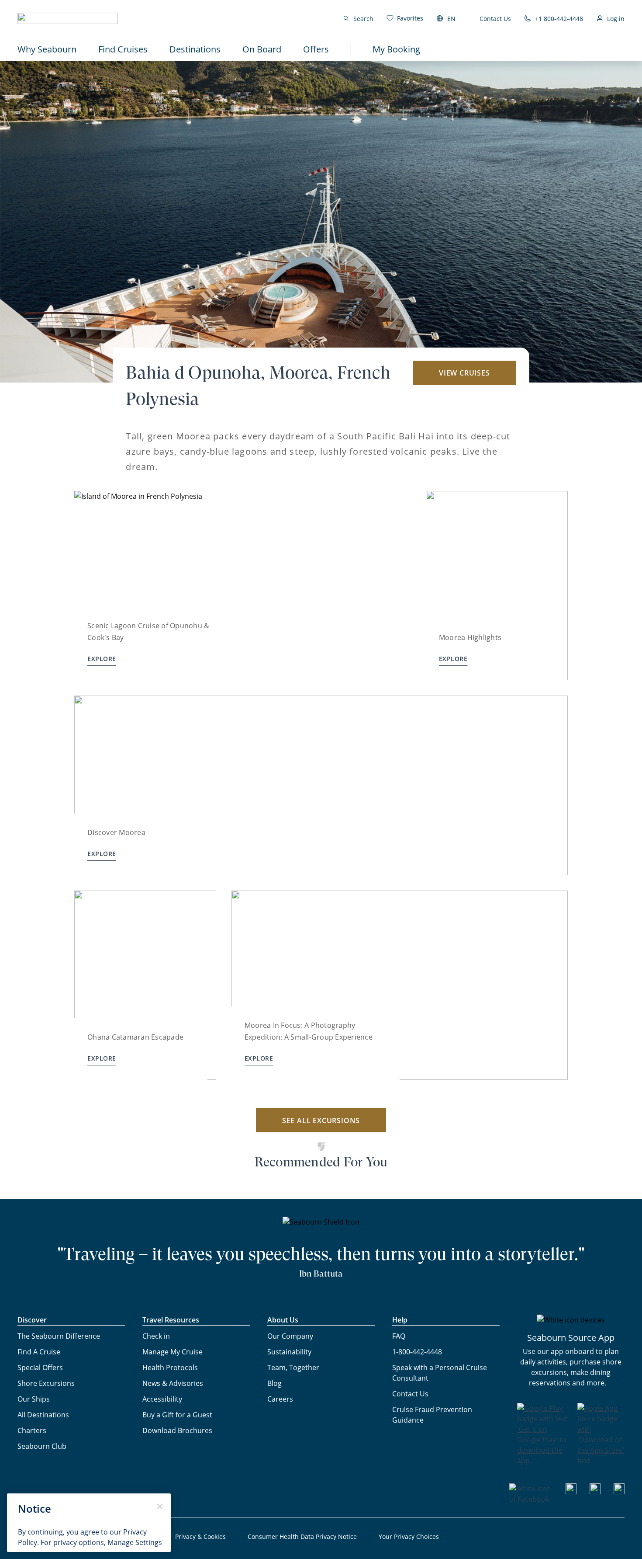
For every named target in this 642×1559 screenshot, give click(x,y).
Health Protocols (170, 1367)
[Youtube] (571, 1491)
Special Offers (40, 1367)
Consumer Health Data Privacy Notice (302, 1536)
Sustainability (289, 1352)
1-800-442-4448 (417, 1352)
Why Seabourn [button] (46, 49)
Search (363, 18)
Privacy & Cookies (200, 1536)
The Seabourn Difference (58, 1336)
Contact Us (495, 18)
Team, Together (293, 1367)
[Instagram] (595, 1491)
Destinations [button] (195, 49)
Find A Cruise (38, 1352)
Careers (280, 1399)
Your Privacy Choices (409, 1536)
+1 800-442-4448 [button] (559, 18)
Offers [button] (316, 49)
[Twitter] (619, 1491)
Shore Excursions (46, 1383)
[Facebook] (530, 1499)
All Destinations (43, 1415)
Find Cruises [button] (123, 49)
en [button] (451, 18)
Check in (156, 1336)
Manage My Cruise (172, 1352)
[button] (67, 18)
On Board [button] (261, 49)
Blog (274, 1383)
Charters (31, 1430)
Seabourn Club (41, 1446)
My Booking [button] (396, 49)
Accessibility (162, 1399)
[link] (405, 18)
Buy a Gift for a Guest (177, 1415)
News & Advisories (172, 1383)
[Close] (159, 1506)
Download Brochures (177, 1430)
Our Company (290, 1336)
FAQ (398, 1336)
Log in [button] (616, 18)
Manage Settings (134, 1542)
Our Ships (33, 1399)
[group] (242, 585)
